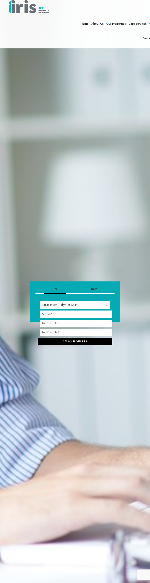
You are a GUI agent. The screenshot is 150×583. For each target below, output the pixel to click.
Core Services (138, 23)
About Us (97, 23)
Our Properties (116, 23)
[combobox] (75, 305)
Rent (54, 289)
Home (85, 23)
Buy (94, 289)
